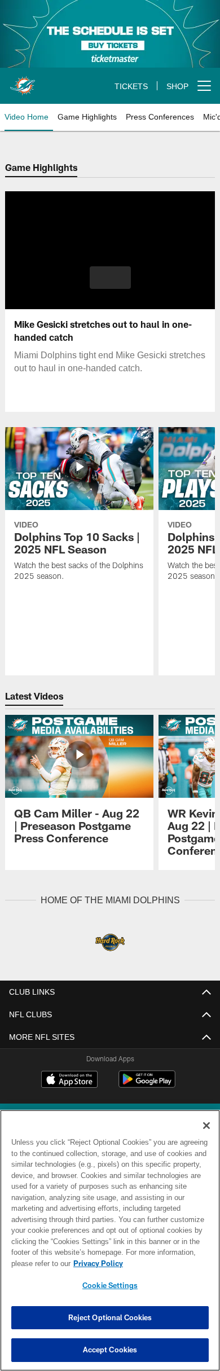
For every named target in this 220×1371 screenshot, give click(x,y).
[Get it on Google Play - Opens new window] (147, 1084)
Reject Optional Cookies (110, 1317)
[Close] (206, 1125)
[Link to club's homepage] (22, 81)
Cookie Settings (110, 1285)
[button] (110, 277)
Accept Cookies (110, 1349)
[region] (110, 1240)
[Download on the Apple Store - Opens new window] (69, 1079)
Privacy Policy (96, 1263)
